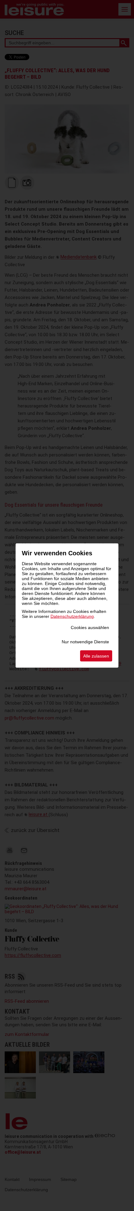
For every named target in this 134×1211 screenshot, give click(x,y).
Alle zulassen (96, 656)
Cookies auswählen (90, 627)
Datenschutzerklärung (72, 616)
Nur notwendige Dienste (85, 641)
